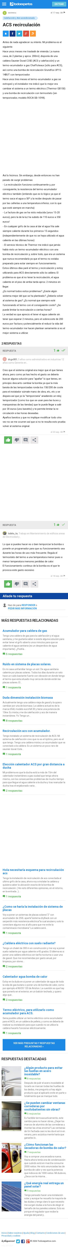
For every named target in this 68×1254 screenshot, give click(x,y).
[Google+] (27, 1241)
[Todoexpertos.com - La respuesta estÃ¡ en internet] (21, 3)
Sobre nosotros (15, 1233)
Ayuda (26, 1233)
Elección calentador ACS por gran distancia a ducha (34, 766)
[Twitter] (17, 1241)
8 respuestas (14, 720)
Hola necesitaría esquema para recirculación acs (33, 871)
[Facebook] (22, 1241)
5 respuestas (14, 654)
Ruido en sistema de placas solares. (27, 664)
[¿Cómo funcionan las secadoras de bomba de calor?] (34, 1160)
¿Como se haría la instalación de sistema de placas (33, 908)
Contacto (40, 1233)
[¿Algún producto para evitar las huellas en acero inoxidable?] (34, 1082)
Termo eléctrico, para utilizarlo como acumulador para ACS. (28, 1011)
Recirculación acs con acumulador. (27, 731)
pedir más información (22, 608)
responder (28, 605)
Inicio (3, 1233)
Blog (33, 1233)
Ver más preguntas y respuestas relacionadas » (34, 1045)
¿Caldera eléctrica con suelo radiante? (29, 943)
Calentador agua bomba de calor (25, 976)
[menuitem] (13, 34)
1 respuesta (13, 687)
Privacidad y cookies (10, 1236)
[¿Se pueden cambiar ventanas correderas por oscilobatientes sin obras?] (34, 1120)
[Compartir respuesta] (34, 440)
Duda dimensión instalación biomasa (28, 697)
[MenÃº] (4, 4)
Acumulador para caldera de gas (25, 630)
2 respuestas (14, 790)
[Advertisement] (34, 136)
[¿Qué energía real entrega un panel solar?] (34, 1199)
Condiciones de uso (55, 1233)
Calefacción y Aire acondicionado (19, 18)
